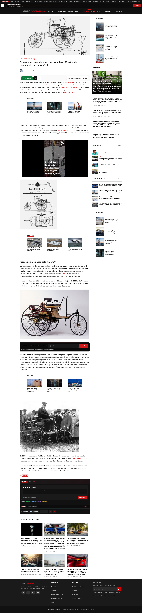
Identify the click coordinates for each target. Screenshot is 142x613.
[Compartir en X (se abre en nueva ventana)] (35, 78)
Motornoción (62, 11)
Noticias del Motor (26, 59)
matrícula (44, 85)
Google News (34, 511)
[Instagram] (33, 593)
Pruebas (70, 11)
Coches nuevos (95, 11)
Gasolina (107, 11)
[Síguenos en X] (46, 511)
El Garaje (86, 11)
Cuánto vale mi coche (56, 598)
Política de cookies (77, 598)
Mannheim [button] (64, 87)
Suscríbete (84, 346)
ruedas (63, 273)
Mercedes (25, 475)
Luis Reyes (29, 70)
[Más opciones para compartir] (39, 78)
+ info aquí (112, 595)
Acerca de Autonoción (78, 586)
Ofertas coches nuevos (57, 594)
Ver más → (120, 145)
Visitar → (86, 506)
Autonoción (51, 609)
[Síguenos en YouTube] (54, 511)
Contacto (74, 590)
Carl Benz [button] (73, 87)
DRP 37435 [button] (69, 82)
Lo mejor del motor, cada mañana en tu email (35, 345)
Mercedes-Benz (78, 458)
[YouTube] (38, 593)
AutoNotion (119, 11)
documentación (69, 92)
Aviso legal (75, 594)
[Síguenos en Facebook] (42, 511)
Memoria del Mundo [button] (65, 130)
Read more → (119, 178)
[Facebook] (23, 593)
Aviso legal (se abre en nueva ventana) (46, 349)
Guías (76, 11)
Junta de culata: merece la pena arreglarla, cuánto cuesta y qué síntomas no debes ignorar (30, 571)
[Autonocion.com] (34, 11)
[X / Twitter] (28, 593)
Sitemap (53, 602)
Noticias (50, 11)
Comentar (82, 497)
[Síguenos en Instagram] (50, 511)
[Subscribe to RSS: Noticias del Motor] (34, 59)
